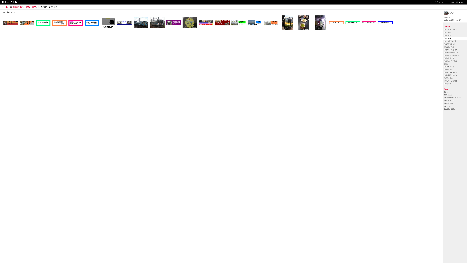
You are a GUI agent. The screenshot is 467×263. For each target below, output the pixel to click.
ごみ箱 (448, 32)
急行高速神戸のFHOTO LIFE (24, 7)
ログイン (445, 2)
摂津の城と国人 (451, 50)
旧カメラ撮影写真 (452, 55)
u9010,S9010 (450, 109)
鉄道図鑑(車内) (451, 75)
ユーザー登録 (435, 2)
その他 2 (449, 38)
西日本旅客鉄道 (451, 72)
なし (447, 92)
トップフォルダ (451, 30)
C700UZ (449, 95)
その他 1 (449, 35)
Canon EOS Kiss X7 (453, 20)
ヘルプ (452, 2)
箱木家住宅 (450, 67)
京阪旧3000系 (451, 41)
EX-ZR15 (449, 103)
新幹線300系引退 (452, 52)
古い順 (12, 12)
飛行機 (448, 84)
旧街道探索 (450, 58)
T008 (448, 106)
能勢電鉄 (449, 69)
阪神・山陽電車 (451, 81)
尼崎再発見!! (450, 44)
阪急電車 (449, 78)
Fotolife (5, 7)
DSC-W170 (450, 100)
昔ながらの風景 (451, 61)
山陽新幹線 (450, 47)
